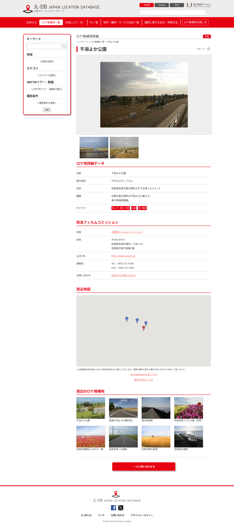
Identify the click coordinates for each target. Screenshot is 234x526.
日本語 (147, 4)
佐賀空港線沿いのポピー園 (89, 449)
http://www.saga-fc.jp (123, 255)
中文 (177, 4)
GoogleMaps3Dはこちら (143, 374)
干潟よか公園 (83, 420)
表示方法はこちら (143, 379)
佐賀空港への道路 (118, 449)
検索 (47, 110)
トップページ (82, 41)
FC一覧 (94, 22)
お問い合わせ (117, 515)
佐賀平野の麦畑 (149, 449)
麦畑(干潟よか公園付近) (121, 420)
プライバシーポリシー (142, 515)
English (161, 4)
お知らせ (32, 22)
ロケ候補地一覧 (51, 22)
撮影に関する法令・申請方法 (161, 22)
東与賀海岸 (147, 420)
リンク (101, 515)
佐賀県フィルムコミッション (126, 232)
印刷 (207, 36)
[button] (143, 328)
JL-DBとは (86, 515)
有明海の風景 (181, 449)
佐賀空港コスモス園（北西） (188, 420)
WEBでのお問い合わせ (123, 275)
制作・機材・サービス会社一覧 (121, 22)
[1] (208, 12)
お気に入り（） (75, 22)
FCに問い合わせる (145, 466)
